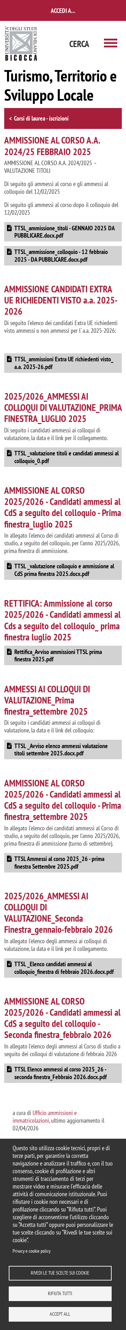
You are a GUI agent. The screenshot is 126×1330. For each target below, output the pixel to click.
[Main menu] (110, 44)
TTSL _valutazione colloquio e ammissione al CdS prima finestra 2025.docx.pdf (64, 570)
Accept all (60, 1314)
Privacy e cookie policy (31, 1251)
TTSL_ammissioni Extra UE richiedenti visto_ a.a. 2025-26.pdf (63, 363)
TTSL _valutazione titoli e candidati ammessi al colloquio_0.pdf (66, 457)
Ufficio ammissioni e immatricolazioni (45, 1116)
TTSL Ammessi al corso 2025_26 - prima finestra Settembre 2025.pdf (59, 862)
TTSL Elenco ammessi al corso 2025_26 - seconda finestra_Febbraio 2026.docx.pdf (60, 1073)
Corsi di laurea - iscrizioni (41, 118)
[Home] (21, 44)
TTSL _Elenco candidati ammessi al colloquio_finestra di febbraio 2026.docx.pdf (64, 968)
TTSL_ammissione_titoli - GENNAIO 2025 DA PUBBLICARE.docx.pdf (64, 232)
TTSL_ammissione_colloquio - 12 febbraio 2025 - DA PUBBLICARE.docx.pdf (61, 255)
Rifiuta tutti (60, 1293)
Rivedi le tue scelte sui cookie (60, 1273)
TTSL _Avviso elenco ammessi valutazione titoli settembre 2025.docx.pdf (61, 750)
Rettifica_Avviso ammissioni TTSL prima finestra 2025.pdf (58, 655)
